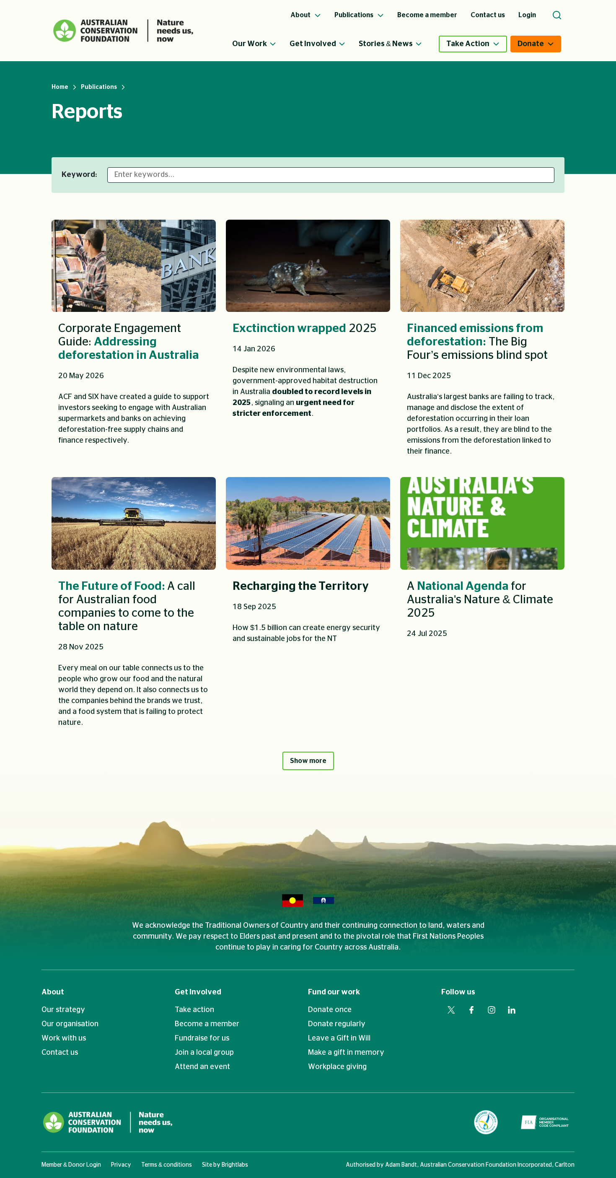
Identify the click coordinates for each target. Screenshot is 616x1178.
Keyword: (79, 175)
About (52, 992)
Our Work (249, 44)
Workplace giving (337, 1067)
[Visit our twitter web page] (451, 1010)
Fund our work (334, 992)
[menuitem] (261, 44)
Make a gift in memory (346, 1052)
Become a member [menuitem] (427, 15)
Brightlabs (235, 1165)
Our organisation (69, 1024)
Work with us (63, 1038)
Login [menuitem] (527, 15)
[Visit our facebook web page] (471, 1010)
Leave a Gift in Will (339, 1038)
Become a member (207, 1024)
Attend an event (202, 1067)
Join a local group (204, 1052)
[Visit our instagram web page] (491, 1010)
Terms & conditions (166, 1165)
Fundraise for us (202, 1038)
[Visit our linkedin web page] (512, 1010)
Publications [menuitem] (354, 15)
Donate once (330, 1010)
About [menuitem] (301, 15)
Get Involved (313, 44)
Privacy (121, 1165)
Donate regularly (336, 1024)
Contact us (59, 1052)
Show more (308, 761)
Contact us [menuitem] (488, 15)
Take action (194, 1010)
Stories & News (386, 44)
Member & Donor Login (71, 1165)
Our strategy (63, 1010)
